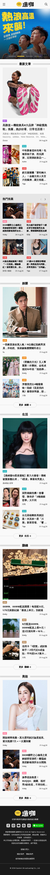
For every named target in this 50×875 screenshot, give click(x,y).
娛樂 (4, 340)
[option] (25, 34)
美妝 (4, 221)
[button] (45, 199)
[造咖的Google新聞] (24, 825)
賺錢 (4, 602)
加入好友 (39, 826)
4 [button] (37, 56)
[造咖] (25, 4)
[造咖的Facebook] (8, 825)
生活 (24, 146)
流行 (4, 121)
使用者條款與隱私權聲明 (25, 859)
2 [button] (20, 56)
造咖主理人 (25, 849)
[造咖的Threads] (29, 825)
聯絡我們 (29, 854)
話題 (24, 168)
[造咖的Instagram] (13, 825)
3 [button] (29, 56)
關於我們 (20, 854)
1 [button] (12, 56)
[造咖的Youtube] (18, 825)
